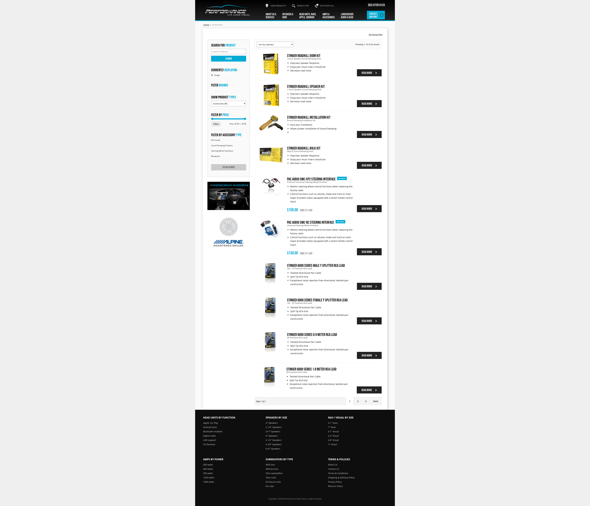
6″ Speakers (272, 435)
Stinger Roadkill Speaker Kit (306, 86)
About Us (332, 464)
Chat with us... (327, 5)
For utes (270, 486)
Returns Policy (335, 486)
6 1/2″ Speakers (274, 440)
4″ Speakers (272, 422)
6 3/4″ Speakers (274, 444)
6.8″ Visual (333, 440)
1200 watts (208, 477)
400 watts (208, 468)
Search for (303, 5)
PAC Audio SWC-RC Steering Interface (310, 222)
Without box (272, 468)
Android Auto (210, 427)
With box (270, 464)
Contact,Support (373, 15)
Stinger (217, 75)
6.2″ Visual (333, 435)
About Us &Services (271, 15)
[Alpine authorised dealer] (228, 232)
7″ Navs (332, 427)
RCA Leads (215, 140)
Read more (367, 72)
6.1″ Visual (333, 431)
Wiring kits (215, 156)
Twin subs (271, 477)
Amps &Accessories (329, 15)
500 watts (208, 473)
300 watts (208, 464)
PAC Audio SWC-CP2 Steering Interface (311, 179)
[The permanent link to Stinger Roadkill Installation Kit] (271, 130)
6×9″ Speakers (273, 448)
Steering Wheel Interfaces (222, 151)
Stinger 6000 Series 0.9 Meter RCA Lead (312, 334)
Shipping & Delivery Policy (341, 477)
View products (278, 5)
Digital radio (209, 435)
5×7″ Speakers (273, 431)
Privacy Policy (335, 481)
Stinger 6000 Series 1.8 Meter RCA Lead (311, 369)
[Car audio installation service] (228, 196)
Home (206, 24)
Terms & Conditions (338, 473)
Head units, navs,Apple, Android (307, 15)
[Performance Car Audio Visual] (227, 10)
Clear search (228, 167)
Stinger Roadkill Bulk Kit (303, 148)
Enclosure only (273, 481)
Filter (216, 124)
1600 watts (208, 481)
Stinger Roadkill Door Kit (303, 55)
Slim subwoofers (274, 473)
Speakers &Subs (287, 15)
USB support (209, 440)
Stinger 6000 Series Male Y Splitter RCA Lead (316, 265)
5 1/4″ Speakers (274, 427)
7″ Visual (332, 444)
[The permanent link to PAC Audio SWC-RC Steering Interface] (271, 237)
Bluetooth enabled (212, 431)
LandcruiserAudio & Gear (347, 15)
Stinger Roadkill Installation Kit (308, 117)
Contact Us (333, 468)
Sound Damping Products (222, 145)
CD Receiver (209, 444)
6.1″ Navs (333, 422)
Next (375, 401)
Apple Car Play (210, 422)
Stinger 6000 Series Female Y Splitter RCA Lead (317, 300)
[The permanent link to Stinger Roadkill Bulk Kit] (271, 162)
